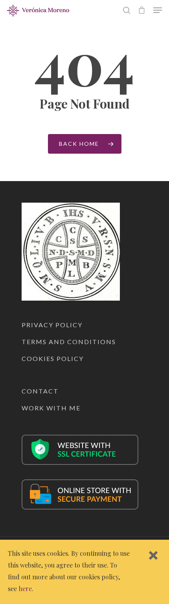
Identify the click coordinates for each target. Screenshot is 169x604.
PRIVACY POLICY (52, 324)
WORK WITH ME (51, 408)
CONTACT (40, 391)
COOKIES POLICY (53, 358)
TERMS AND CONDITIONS (69, 341)
